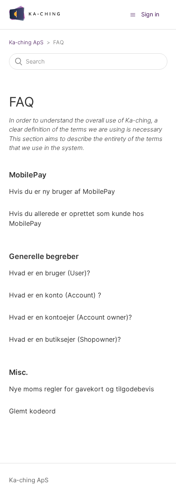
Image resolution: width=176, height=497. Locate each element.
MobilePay (27, 174)
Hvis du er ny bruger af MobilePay (62, 191)
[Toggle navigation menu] (132, 14)
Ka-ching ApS (26, 42)
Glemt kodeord (32, 411)
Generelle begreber (44, 256)
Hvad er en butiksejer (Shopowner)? (65, 339)
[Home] (34, 19)
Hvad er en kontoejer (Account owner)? (70, 317)
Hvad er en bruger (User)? (49, 273)
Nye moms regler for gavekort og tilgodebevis (81, 389)
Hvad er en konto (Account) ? (55, 295)
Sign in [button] (150, 14)
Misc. (18, 372)
